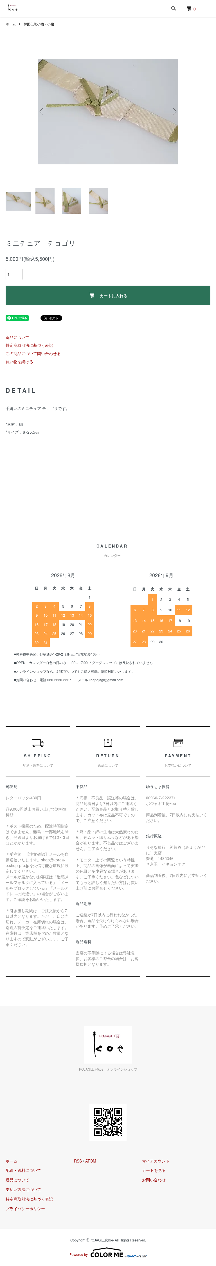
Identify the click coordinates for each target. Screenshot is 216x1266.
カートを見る (154, 1170)
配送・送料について (23, 1170)
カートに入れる (113, 295)
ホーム (11, 23)
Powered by (78, 1254)
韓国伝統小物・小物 (39, 23)
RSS (78, 1161)
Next (174, 111)
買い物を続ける (19, 361)
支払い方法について (23, 1189)
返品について (17, 337)
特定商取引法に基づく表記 (29, 345)
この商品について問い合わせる (33, 353)
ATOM (90, 1161)
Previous (42, 111)
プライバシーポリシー (25, 1208)
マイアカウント (156, 1161)
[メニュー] (207, 8)
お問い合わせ (154, 1180)
